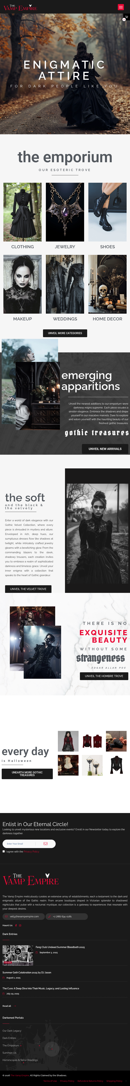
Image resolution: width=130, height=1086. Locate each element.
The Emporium (11, 1045)
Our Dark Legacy (12, 1030)
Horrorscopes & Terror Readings (20, 1060)
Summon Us (9, 1052)
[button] (27, 774)
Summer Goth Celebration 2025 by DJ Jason (27, 972)
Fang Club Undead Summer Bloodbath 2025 (60, 947)
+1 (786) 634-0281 (62, 916)
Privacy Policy (31, 851)
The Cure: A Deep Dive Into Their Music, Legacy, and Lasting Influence (41, 988)
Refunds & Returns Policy (90, 1081)
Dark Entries (9, 1038)
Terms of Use (50, 1081)
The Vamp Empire (19, 1075)
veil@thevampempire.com (24, 916)
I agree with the (22, 851)
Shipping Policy (114, 1081)
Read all (7, 1006)
